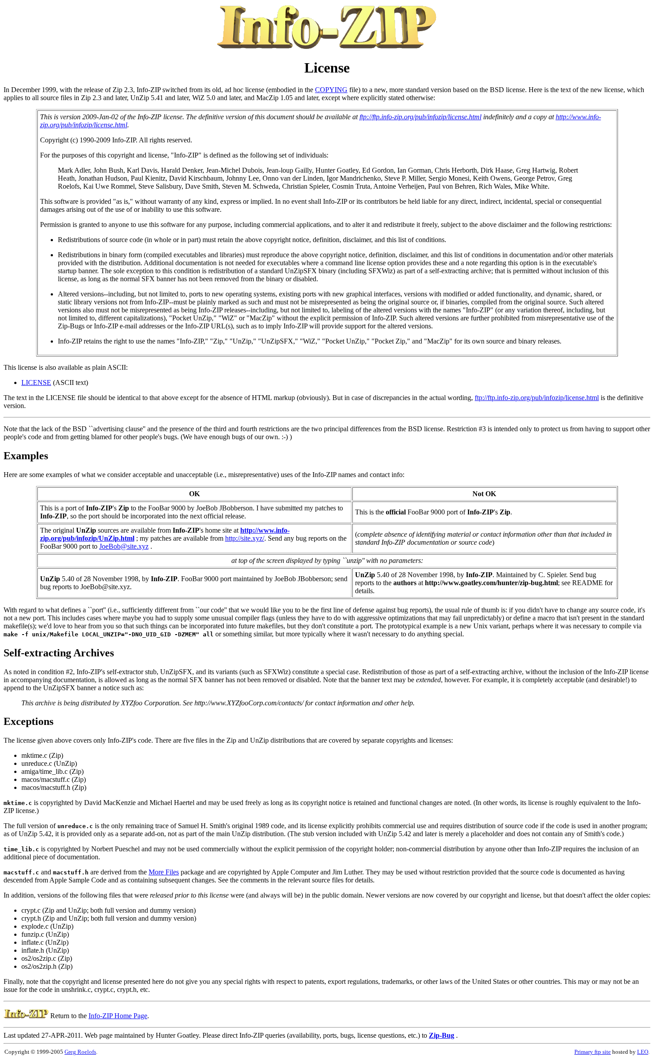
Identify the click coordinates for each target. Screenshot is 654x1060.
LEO (642, 1051)
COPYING (331, 89)
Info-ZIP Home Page (118, 1016)
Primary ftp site (592, 1051)
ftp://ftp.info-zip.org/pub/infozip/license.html (420, 117)
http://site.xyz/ (244, 538)
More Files (164, 872)
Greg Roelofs (80, 1051)
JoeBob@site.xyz (124, 546)
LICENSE (36, 382)
